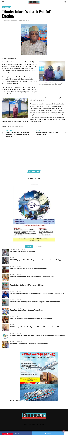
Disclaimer (32, 424)
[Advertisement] (34, 156)
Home (25, 424)
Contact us (40, 424)
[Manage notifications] (63, 431)
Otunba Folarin (18, 126)
